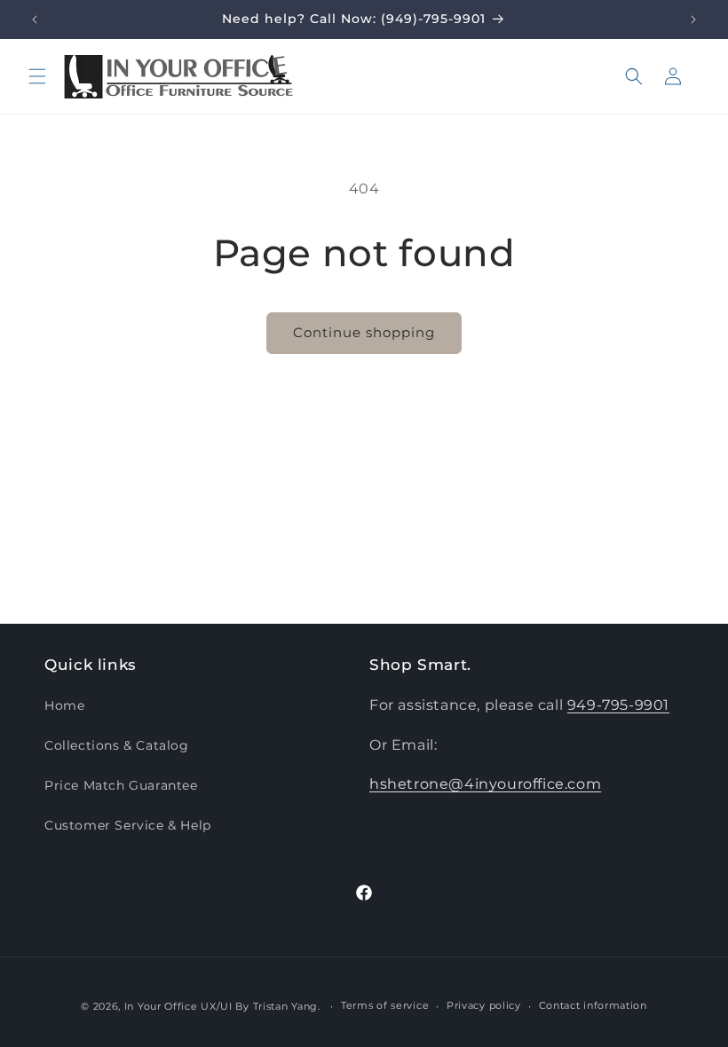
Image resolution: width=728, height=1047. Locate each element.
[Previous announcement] (34, 19)
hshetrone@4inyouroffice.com (485, 783)
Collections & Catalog (116, 745)
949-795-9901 (618, 705)
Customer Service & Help (127, 825)
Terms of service (385, 1005)
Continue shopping (364, 332)
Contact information (593, 1005)
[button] (37, 76)
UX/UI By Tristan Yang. (262, 1006)
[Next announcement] (693, 19)
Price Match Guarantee (121, 785)
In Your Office (161, 1006)
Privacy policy (484, 1005)
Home (64, 705)
